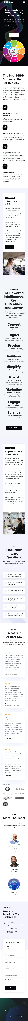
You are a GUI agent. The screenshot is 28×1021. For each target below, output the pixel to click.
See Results (10, 247)
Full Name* (7, 946)
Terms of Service (18, 1008)
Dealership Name (8, 953)
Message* (7, 973)
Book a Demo (14, 35)
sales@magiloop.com (12, 931)
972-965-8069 (10, 932)
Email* (6, 959)
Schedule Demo (11, 987)
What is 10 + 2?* (8, 979)
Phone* (6, 966)
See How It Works (14, 428)
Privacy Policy (9, 1008)
